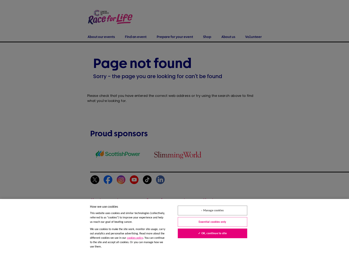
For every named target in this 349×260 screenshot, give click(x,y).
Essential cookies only (212, 222)
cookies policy (135, 238)
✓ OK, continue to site (212, 233)
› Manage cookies (212, 210)
